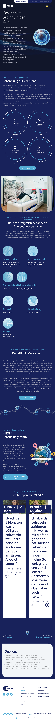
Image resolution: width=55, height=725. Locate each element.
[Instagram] (7, 694)
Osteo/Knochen (10, 259)
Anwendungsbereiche (26, 696)
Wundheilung (34, 309)
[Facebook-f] (4, 694)
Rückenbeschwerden (25, 285)
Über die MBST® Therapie (27, 693)
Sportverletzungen (10, 285)
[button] (51, 6)
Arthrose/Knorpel (36, 259)
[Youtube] (11, 694)
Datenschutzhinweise (43, 693)
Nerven (6, 331)
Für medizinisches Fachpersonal (41, 1)
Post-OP (7, 309)
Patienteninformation (43, 696)
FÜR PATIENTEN (22, 1)
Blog (22, 704)
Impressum (41, 690)
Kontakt (23, 701)
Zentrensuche (24, 699)
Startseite (23, 690)
